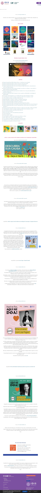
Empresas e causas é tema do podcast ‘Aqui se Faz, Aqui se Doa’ (20, 225)
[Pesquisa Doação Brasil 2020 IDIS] (22, 29)
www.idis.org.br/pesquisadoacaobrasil (21, 60)
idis (25, 14)
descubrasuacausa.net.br (23, 140)
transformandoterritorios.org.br (26, 190)
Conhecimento (5, 484)
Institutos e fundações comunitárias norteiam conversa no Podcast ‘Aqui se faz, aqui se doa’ (20, 161)
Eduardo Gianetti (27, 260)
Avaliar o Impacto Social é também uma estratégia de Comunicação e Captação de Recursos (23, 221)
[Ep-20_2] (20, 390)
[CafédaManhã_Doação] (13, 128)
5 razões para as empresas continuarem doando (11, 121)
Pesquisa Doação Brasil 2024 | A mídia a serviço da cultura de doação (15, 83)
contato (28, 480)
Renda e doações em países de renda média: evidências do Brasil (14, 100)
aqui (26, 446)
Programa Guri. (22, 207)
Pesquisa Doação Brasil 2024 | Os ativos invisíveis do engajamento (14, 84)
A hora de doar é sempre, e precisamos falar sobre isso (13, 98)
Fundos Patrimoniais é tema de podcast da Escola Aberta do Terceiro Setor (20, 422)
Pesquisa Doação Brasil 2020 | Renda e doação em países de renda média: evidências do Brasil (20, 107)
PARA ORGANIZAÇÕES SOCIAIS (7, 480)
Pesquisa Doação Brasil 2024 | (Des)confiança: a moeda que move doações (16, 82)
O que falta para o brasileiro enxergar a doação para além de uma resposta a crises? (18, 96)
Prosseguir (24, 491)
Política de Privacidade (6, 489)
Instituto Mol (22, 233)
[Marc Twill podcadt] (34, 128)
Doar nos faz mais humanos (8, 111)
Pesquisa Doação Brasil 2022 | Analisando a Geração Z (13, 101)
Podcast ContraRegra (13, 270)
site (27, 355)
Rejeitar (30, 491)
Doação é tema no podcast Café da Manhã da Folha (20, 458)
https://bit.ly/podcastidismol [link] (32, 415)
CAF (35, 283)
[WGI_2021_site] (30, 36)
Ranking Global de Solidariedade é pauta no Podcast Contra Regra (20, 264)
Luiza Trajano (21, 260)
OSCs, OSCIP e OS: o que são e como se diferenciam (12, 117)
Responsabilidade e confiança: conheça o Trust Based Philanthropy (15, 99)
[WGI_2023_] (14, 36)
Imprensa (27, 477)
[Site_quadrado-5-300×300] (6, 36)
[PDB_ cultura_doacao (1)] (14, 29)
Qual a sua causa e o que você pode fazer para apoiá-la (13, 112)
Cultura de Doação (5, 487)
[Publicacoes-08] (14, 43)
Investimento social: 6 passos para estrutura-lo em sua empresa (14, 119)
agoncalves (25, 198)
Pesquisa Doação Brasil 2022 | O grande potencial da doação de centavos (16, 102)
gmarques (25, 163)
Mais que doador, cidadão (7, 115)
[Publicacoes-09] (30, 43)
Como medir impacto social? (20, 197)
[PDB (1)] (6, 29)
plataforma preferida (15, 249)
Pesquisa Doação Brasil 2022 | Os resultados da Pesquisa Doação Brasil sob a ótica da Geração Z (20, 104)
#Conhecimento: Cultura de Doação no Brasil (20, 13)
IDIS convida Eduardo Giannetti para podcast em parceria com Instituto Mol (22, 366)
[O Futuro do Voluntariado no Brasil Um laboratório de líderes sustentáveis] (22, 43)
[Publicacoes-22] (30, 29)
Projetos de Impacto (5, 482)
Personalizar (35, 491)
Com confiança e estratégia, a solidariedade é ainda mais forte (14, 118)
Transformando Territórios (32, 187)
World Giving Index (11, 465)
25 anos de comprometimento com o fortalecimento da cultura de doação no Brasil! (18, 95)
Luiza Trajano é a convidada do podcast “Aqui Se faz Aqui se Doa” (20, 299)
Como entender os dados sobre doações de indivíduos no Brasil (14, 116)
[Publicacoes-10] (6, 43)
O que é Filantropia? (6, 113)
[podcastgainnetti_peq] (20, 128)
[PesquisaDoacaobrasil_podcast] (6, 128)
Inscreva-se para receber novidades (31, 475)
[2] (22, 36)
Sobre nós (12, 476)
